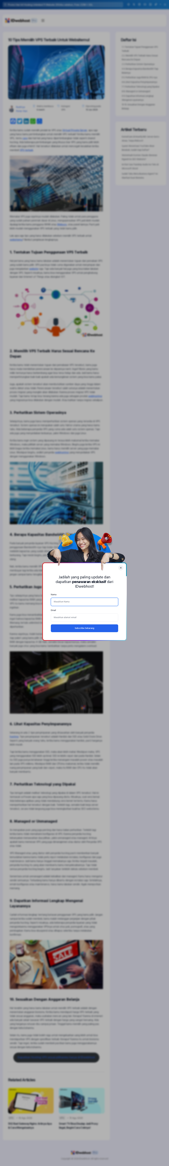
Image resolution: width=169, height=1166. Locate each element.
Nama (53, 594)
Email (53, 610)
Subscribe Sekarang (84, 628)
